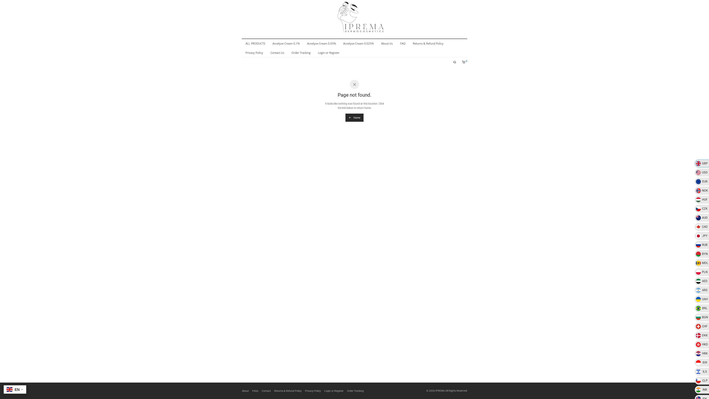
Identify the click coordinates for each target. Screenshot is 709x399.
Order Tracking (355, 390)
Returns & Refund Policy (288, 390)
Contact (266, 390)
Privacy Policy (313, 390)
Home (356, 117)
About (245, 390)
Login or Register (334, 390)
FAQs (255, 390)
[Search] (454, 62)
